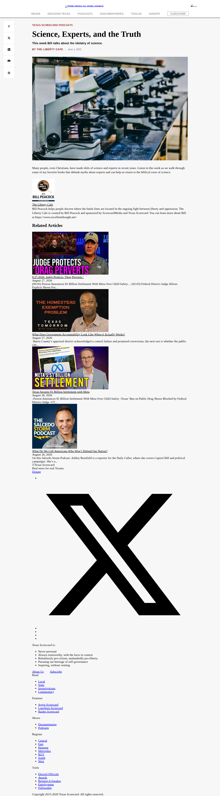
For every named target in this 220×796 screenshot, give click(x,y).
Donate (154, 13)
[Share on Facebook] (9, 26)
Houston (43, 747)
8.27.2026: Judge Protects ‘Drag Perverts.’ (58, 277)
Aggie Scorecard (48, 704)
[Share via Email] (9, 61)
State (41, 684)
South (41, 757)
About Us (38, 671)
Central (42, 740)
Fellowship (45, 787)
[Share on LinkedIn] (9, 49)
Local (41, 681)
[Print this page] (9, 73)
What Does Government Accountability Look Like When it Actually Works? (78, 334)
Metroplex (44, 751)
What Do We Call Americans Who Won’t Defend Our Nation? (69, 451)
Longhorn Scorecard (50, 708)
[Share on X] (9, 38)
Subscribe (178, 13)
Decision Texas (59, 13)
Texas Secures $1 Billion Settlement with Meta (60, 391)
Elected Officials (48, 774)
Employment (46, 784)
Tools (135, 13)
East (40, 744)
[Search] (194, 5)
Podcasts (85, 13)
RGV (41, 754)
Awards (42, 777)
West (41, 761)
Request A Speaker (49, 781)
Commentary (46, 691)
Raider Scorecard (48, 711)
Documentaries (111, 13)
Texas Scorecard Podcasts (52, 25)
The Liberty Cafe (50, 49)
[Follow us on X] (113, 628)
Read (35, 13)
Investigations (46, 688)
